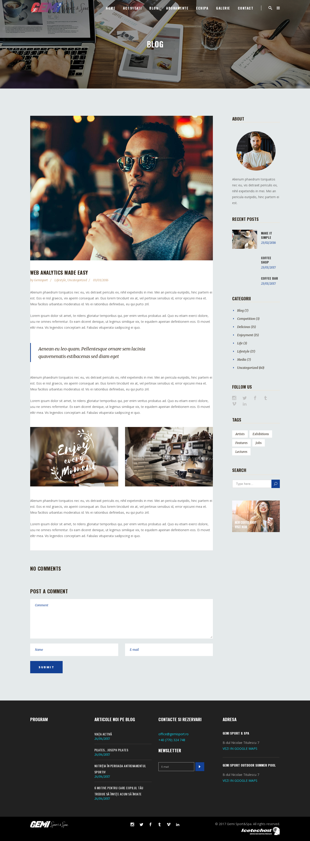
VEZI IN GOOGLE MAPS (240, 748)
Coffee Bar (269, 278)
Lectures (241, 452)
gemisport (41, 280)
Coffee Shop (266, 259)
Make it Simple (266, 235)
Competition (246, 319)
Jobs (259, 443)
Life (240, 343)
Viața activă (103, 734)
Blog (240, 310)
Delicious (243, 327)
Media (241, 360)
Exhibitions (261, 434)
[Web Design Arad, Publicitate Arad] (260, 834)
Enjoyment (245, 335)
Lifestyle (60, 280)
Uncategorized (77, 280)
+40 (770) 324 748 (171, 740)
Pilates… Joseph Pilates (111, 749)
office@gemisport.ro (173, 734)
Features (241, 443)
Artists (240, 434)
